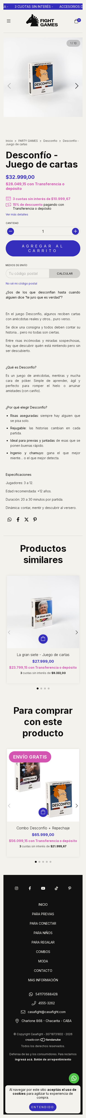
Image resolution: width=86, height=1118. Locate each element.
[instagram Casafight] (16, 888)
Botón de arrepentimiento (52, 1059)
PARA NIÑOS (43, 933)
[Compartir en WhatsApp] (9, 519)
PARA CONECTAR (43, 923)
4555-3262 (46, 1003)
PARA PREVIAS (43, 914)
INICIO (43, 904)
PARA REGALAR (43, 942)
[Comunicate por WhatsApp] (74, 1078)
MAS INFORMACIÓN (43, 980)
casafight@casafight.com (47, 1012)
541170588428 (47, 994)
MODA (43, 961)
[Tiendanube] (43, 1040)
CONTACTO (43, 971)
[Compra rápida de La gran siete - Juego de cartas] (43, 639)
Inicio (9, 140)
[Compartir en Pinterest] (35, 519)
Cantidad (12, 223)
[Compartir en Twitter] (26, 519)
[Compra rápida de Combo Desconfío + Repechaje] (43, 812)
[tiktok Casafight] (56, 888)
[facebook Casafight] (30, 888)
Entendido (42, 1107)
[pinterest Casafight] (70, 888)
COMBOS (43, 952)
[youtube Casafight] (43, 888)
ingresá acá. (24, 1059)
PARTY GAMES (28, 140)
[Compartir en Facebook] (18, 519)
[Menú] (9, 21)
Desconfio (50, 140)
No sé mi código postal (21, 283)
